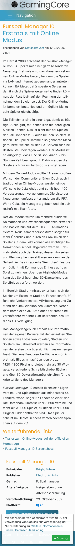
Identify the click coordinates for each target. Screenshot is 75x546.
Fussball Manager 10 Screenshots (29, 449)
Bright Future (45, 469)
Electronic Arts (47, 475)
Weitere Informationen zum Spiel (32, 514)
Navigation (24, 15)
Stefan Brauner (34, 47)
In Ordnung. (60, 538)
